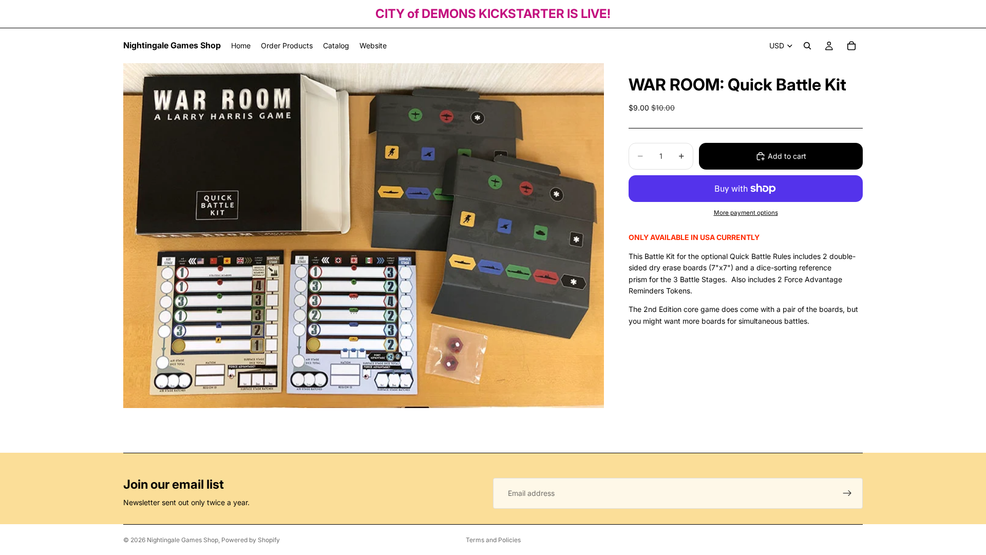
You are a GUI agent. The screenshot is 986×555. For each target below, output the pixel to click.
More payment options (746, 212)
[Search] (807, 45)
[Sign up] (847, 493)
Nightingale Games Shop (182, 540)
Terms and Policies (493, 540)
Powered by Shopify (250, 540)
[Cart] (851, 45)
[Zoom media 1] (363, 235)
